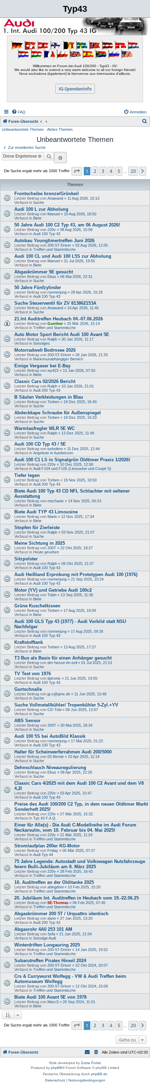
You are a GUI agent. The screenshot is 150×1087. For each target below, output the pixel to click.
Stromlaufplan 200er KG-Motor (47, 845)
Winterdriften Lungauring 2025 (47, 945)
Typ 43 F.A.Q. (45, 818)
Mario (52, 516)
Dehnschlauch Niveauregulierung (50, 767)
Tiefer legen (27, 475)
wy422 (53, 370)
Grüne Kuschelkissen (37, 605)
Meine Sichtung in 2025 (39, 543)
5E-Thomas (57, 903)
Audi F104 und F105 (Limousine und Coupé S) (72, 468)
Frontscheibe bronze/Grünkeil (46, 193)
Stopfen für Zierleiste (37, 527)
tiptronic (54, 678)
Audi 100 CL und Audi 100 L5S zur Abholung (62, 256)
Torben (53, 402)
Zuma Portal (90, 1063)
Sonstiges (41, 343)
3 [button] (103, 171)
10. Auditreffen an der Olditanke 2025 (54, 882)
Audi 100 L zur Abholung (41, 209)
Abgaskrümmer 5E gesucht (43, 271)
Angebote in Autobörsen (53, 453)
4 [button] (111, 171)
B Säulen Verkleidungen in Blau (48, 397)
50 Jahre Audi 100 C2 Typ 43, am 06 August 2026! (67, 224)
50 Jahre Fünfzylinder (37, 287)
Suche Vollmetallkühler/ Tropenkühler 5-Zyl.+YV (66, 705)
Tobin (52, 595)
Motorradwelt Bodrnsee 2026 (45, 350)
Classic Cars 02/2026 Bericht (44, 381)
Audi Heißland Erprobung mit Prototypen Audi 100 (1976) (75, 574)
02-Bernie (55, 756)
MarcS (53, 1002)
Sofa (51, 934)
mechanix (55, 501)
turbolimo (55, 449)
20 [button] (133, 171)
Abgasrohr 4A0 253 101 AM (43, 929)
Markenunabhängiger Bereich (58, 359)
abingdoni (55, 887)
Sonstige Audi (44, 938)
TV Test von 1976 (32, 673)
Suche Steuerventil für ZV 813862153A (55, 303)
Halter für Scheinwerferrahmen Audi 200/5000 (63, 751)
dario (51, 918)
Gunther (55, 323)
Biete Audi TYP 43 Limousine (46, 511)
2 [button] (94, 171)
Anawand (55, 198)
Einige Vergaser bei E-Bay (42, 365)
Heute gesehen (46, 552)
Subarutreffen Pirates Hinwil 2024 (50, 960)
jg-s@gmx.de (58, 694)
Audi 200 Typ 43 (46, 390)
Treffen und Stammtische (54, 249)
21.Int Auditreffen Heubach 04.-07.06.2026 (58, 318)
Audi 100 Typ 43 (46, 234)
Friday (52, 850)
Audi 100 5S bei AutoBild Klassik (49, 736)
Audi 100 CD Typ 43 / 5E (40, 444)
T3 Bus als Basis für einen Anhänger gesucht (63, 658)
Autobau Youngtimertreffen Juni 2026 (54, 240)
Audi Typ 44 (43, 855)
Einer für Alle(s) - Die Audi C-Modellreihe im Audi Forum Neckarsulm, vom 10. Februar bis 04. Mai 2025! (75, 827)
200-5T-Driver (59, 245)
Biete (37, 218)
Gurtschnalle (28, 689)
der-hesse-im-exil (62, 663)
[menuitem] (18, 112)
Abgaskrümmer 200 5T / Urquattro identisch (61, 913)
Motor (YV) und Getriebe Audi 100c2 (53, 590)
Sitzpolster (26, 558)
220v (51, 229)
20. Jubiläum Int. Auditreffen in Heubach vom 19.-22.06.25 (76, 898)
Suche (38, 202)
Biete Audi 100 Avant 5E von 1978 (50, 997)
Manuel (53, 214)
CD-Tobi (54, 710)
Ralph (52, 339)
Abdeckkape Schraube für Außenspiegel (57, 412)
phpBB (56, 1068)
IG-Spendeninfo (75, 89)
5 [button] (119, 171)
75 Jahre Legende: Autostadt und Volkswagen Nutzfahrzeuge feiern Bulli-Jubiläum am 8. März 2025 (79, 864)
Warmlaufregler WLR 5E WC (44, 428)
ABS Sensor (27, 720)
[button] (77, 171)
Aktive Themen (60, 129)
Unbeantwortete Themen (23, 129)
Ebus (51, 276)
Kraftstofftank (28, 642)
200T (51, 548)
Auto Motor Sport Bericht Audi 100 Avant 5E (61, 334)
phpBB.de (99, 1074)
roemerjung (57, 292)
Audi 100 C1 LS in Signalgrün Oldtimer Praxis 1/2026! (72, 459)
